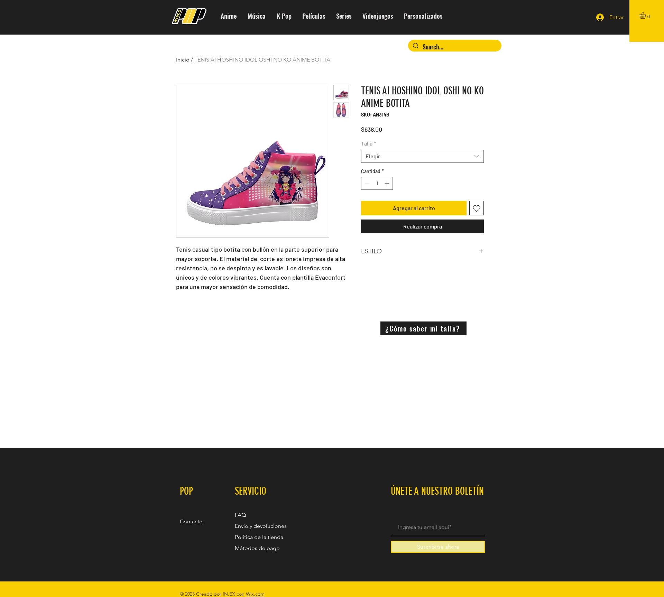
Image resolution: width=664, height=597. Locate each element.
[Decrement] (366, 183)
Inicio (183, 59)
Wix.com (255, 594)
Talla (368, 143)
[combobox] (422, 156)
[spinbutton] (377, 183)
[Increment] (387, 183)
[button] (646, 15)
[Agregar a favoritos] (476, 208)
